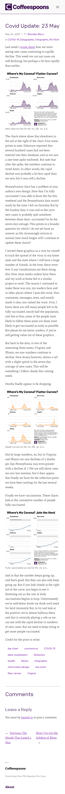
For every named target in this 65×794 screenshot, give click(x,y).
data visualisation (18, 654)
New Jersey (14, 673)
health (11, 660)
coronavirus (31, 648)
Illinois (24, 660)
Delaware (39, 654)
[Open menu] (57, 7)
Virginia (31, 673)
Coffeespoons (15, 768)
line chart (40, 666)
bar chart (13, 648)
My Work (54, 39)
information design (18, 666)
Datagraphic (27, 39)
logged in (27, 717)
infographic (40, 660)
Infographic (41, 39)
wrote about (27, 47)
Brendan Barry (36, 34)
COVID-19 (13, 39)
